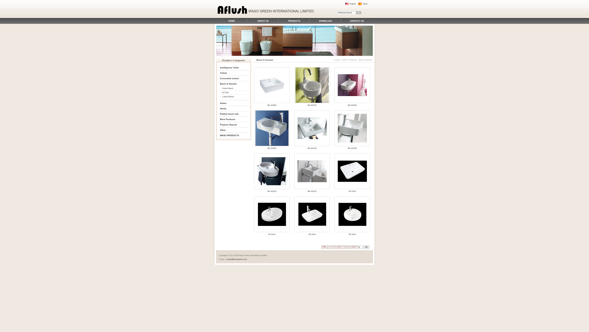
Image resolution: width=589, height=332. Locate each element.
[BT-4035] (352, 181)
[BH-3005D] (272, 145)
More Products (227, 119)
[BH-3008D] (272, 95)
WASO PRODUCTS (229, 135)
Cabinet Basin (228, 97)
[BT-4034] (272, 226)
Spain (365, 4)
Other (223, 130)
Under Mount (227, 88)
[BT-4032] (352, 226)
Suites (223, 103)
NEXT (354, 247)
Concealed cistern (229, 78)
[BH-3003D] (352, 142)
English (353, 4)
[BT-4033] (312, 226)
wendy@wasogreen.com (236, 259)
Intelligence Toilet (229, 67)
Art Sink (225, 92)
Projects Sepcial (228, 124)
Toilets (223, 73)
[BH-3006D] (352, 95)
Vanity (223, 108)
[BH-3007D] (312, 102)
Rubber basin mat (229, 114)
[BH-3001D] (312, 181)
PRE (324, 247)
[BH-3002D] (272, 185)
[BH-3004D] (312, 138)
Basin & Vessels (228, 84)
